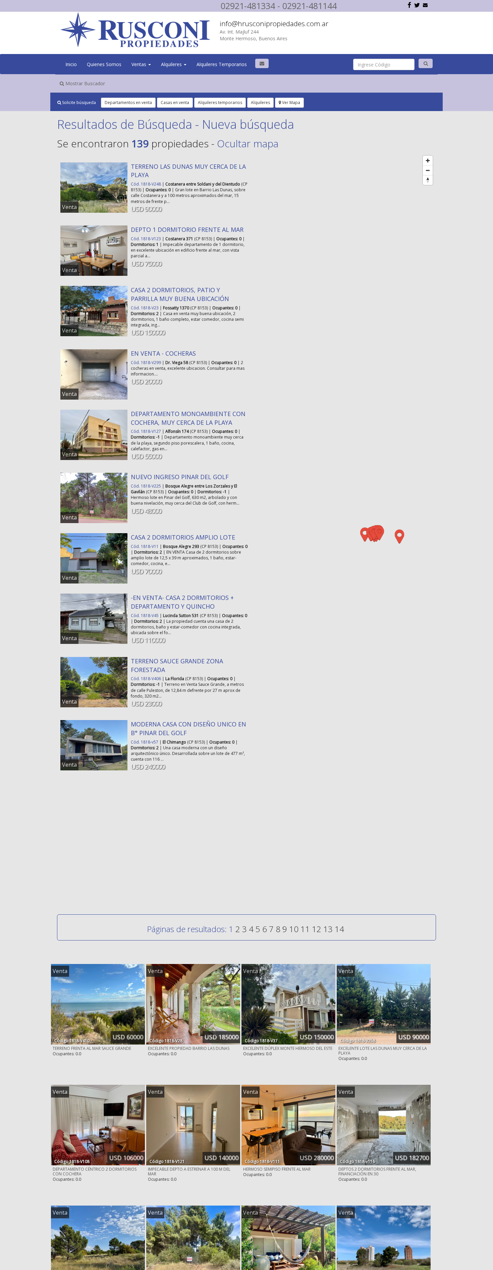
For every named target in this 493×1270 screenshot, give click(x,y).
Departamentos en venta (128, 102)
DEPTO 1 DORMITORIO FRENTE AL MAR (187, 229)
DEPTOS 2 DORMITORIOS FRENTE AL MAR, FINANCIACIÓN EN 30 (377, 1171)
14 (339, 928)
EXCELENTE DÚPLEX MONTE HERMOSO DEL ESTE (287, 1048)
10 (293, 928)
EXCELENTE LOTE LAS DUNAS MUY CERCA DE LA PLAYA (382, 1051)
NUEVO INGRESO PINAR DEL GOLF (180, 477)
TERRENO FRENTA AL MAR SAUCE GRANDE (92, 1048)
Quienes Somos (104, 64)
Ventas (139, 64)
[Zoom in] (428, 160)
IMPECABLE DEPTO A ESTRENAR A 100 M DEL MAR (189, 1171)
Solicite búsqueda (78, 102)
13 (328, 928)
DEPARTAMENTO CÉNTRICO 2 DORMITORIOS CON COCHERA (94, 1171)
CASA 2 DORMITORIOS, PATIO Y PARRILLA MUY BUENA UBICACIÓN (180, 294)
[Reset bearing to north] (428, 180)
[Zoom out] (428, 170)
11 (305, 928)
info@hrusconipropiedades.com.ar (274, 23)
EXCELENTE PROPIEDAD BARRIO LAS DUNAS (188, 1048)
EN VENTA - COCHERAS (163, 353)
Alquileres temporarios (220, 102)
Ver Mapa (290, 102)
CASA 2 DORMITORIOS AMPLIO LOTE (183, 537)
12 (316, 928)
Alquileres (172, 64)
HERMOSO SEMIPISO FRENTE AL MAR (277, 1169)
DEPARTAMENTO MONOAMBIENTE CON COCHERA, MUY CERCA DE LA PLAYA (188, 418)
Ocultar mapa (247, 143)
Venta (69, 207)
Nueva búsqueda (248, 124)
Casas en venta (175, 102)
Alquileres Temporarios (222, 64)
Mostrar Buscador (84, 83)
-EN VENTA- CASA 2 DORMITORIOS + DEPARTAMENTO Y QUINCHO (182, 602)
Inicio (71, 64)
